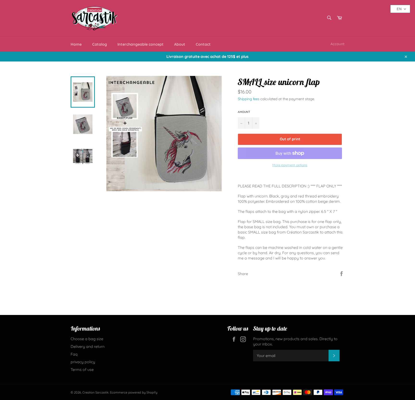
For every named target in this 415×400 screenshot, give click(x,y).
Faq (74, 354)
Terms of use (82, 369)
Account (337, 44)
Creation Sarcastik (95, 392)
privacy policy (83, 361)
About (179, 44)
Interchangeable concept (140, 44)
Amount (244, 112)
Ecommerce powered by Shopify (133, 392)
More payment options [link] (289, 165)
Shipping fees (248, 99)
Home (76, 44)
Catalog (99, 44)
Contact (203, 44)
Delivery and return (87, 346)
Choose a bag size (87, 338)
